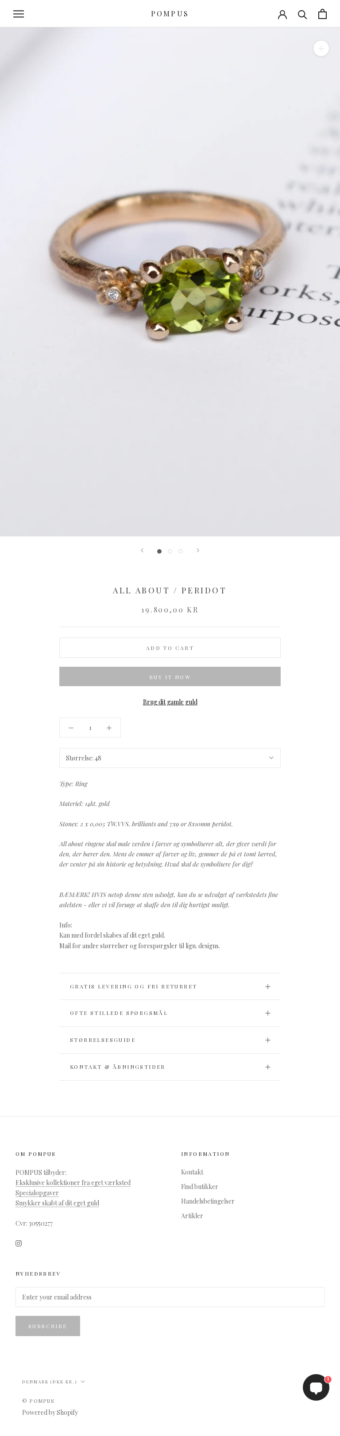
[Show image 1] (159, 551)
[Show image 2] (170, 551)
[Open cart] (322, 14)
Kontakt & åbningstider (118, 1066)
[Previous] (142, 550)
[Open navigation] (18, 14)
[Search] (302, 14)
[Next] (198, 550)
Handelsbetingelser (208, 1201)
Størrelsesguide (102, 1039)
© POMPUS (38, 1401)
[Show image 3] (180, 551)
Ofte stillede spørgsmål (119, 1012)
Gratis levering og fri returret (133, 986)
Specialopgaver (37, 1193)
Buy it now (170, 676)
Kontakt (192, 1172)
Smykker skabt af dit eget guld (57, 1203)
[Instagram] (18, 1242)
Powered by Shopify (50, 1412)
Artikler (192, 1216)
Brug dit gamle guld (170, 702)
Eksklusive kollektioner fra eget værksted (73, 1182)
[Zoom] (321, 48)
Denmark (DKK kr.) (49, 1382)
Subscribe (47, 1326)
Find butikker (199, 1186)
